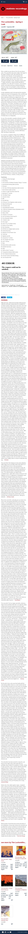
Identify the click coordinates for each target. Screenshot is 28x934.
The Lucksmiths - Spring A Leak (14, 294)
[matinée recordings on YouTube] (10, 932)
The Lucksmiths (18, 842)
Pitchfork (6, 459)
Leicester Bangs (4, 782)
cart (26, 1)
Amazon (16, 65)
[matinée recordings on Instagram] (5, 932)
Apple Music (10, 65)
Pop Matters (17, 600)
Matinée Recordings (4, 294)
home (2, 17)
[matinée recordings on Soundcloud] (8, 932)
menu (4, 1)
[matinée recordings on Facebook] (3, 932)
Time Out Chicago (21, 836)
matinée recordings (23, 932)
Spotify (20, 65)
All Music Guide (10, 496)
